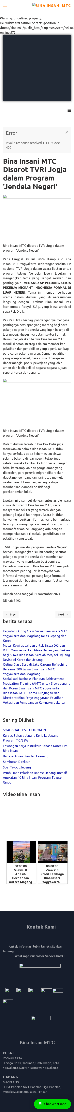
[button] (5, 8)
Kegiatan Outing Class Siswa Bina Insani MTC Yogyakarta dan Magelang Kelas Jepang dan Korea (35, 635)
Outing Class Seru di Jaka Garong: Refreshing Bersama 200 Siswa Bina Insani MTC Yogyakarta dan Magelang (35, 669)
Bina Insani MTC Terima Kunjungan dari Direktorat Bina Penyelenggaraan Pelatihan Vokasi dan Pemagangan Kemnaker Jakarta (34, 697)
